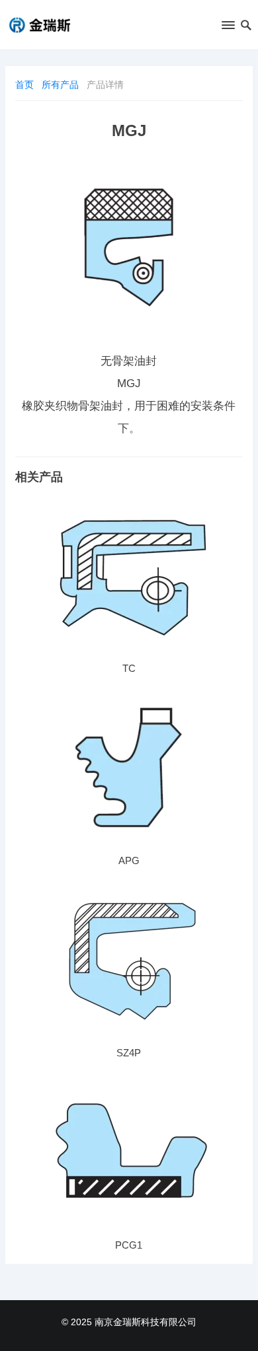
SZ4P (128, 1052)
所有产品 (60, 84)
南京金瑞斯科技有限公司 (145, 1322)
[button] (227, 27)
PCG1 (128, 1245)
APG (129, 860)
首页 (24, 84)
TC (129, 668)
